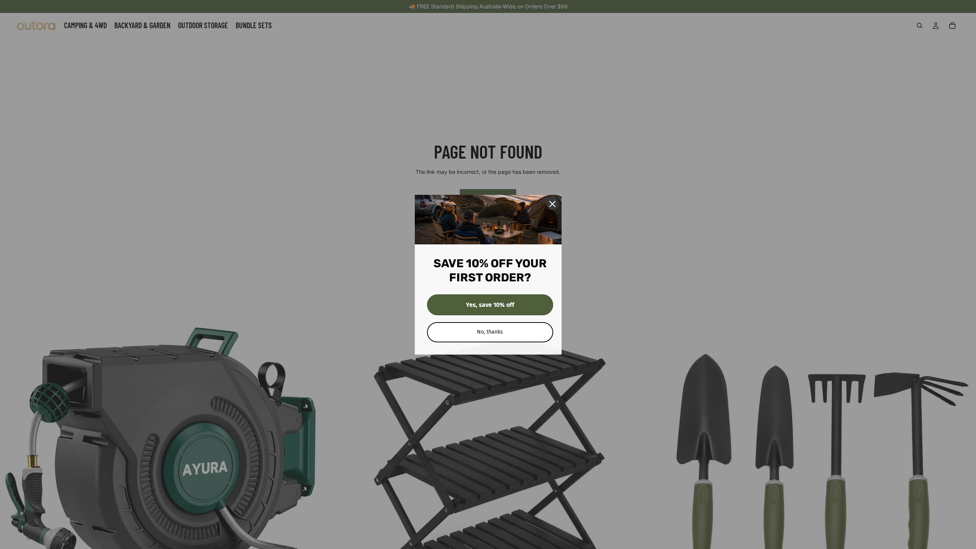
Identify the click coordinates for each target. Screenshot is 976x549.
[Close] (552, 204)
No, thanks (490, 332)
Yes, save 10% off (490, 304)
